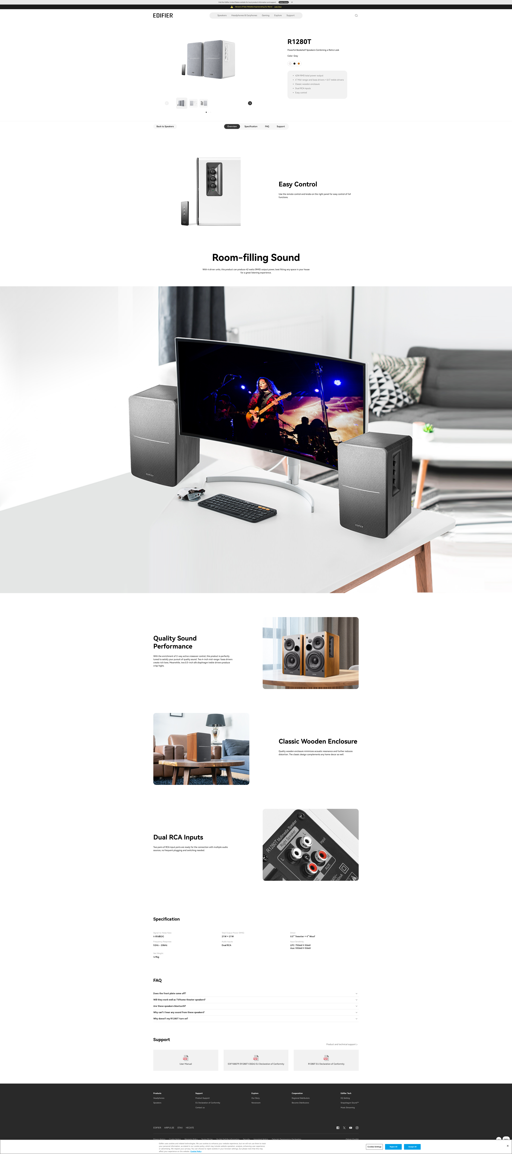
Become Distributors (300, 1103)
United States (283, 2)
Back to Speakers (165, 126)
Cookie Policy (195, 1151)
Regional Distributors (300, 1098)
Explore (278, 15)
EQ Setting (345, 1098)
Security (246, 1139)
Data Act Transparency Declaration (286, 1139)
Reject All (393, 1147)
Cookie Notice (175, 1139)
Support (291, 15)
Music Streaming (348, 1107)
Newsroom (256, 1103)
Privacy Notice (159, 1139)
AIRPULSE (169, 1127)
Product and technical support (341, 1044)
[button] (167, 103)
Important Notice (261, 1139)
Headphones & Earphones (244, 15)
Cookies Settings (374, 1147)
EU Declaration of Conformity (207, 1103)
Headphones (158, 1098)
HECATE (190, 1127)
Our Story (255, 1098)
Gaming (265, 15)
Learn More (277, 6)
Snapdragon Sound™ (350, 1103)
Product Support (202, 1098)
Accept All (412, 1147)
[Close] (508, 1146)
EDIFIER (157, 1127)
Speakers (222, 15)
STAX (180, 1127)
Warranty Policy (191, 1139)
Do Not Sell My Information (227, 1139)
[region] (256, 1147)
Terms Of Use (207, 1139)
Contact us (200, 1107)
